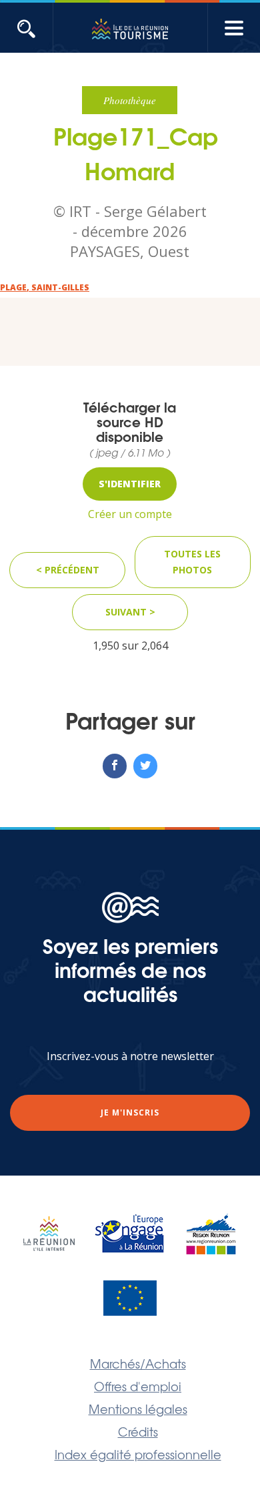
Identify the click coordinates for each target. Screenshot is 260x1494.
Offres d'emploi (137, 1386)
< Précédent (67, 569)
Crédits (138, 1431)
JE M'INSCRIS (130, 1112)
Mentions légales (138, 1408)
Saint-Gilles (60, 287)
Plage (13, 287)
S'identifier (130, 483)
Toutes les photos (192, 561)
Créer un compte (130, 514)
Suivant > (130, 611)
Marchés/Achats (138, 1363)
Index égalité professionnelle (138, 1454)
